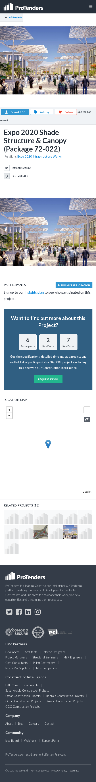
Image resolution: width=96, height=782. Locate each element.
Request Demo (48, 379)
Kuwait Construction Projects (64, 701)
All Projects (16, 17)
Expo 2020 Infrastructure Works (39, 156)
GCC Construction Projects (22, 706)
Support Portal (51, 740)
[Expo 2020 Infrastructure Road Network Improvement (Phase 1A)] (40, 532)
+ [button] (9, 410)
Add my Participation (75, 285)
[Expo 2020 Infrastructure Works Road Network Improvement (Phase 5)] (26, 532)
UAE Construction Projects (22, 685)
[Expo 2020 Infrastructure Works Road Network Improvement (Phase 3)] (40, 517)
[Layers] (87, 410)
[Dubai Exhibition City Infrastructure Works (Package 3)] (55, 532)
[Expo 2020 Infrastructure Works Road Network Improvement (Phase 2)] (11, 532)
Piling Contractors (44, 662)
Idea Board (12, 740)
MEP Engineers (72, 657)
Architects (31, 652)
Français (60, 754)
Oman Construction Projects (23, 701)
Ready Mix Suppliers (18, 668)
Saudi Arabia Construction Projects (27, 690)
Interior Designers (54, 652)
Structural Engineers (45, 657)
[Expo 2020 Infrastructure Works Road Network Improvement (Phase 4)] (70, 517)
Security (74, 770)
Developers (12, 652)
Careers (34, 723)
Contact (49, 723)
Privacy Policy (59, 770)
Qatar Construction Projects (23, 696)
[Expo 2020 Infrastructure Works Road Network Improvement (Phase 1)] (11, 517)
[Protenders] (24, 5)
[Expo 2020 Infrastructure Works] (55, 517)
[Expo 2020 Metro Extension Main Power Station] (26, 517)
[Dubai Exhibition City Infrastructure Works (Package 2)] (85, 532)
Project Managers (16, 657)
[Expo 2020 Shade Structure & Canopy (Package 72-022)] (70, 532)
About (9, 723)
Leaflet (87, 491)
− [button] (9, 416)
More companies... (47, 668)
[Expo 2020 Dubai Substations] (11, 546)
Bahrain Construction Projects (64, 696)
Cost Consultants (16, 662)
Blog (20, 723)
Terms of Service (39, 770)
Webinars (30, 740)
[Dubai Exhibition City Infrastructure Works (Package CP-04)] (85, 517)
